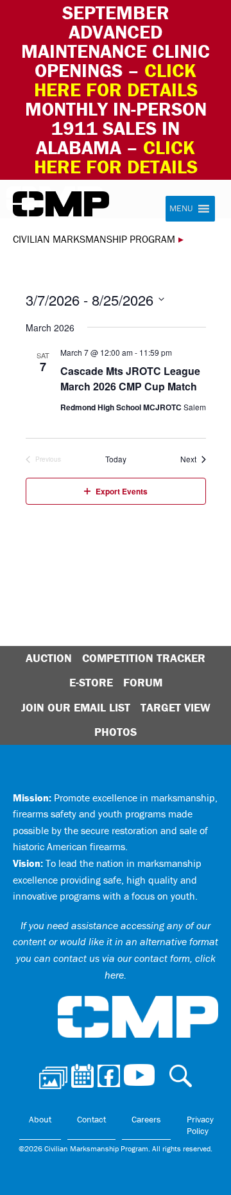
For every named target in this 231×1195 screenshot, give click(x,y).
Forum (142, 682)
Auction (49, 657)
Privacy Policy (200, 1125)
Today (115, 459)
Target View (175, 707)
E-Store (91, 682)
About (40, 1119)
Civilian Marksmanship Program (61, 204)
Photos (115, 731)
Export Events (122, 491)
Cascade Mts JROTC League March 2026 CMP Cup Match (130, 378)
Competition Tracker (143, 657)
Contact (91, 1119)
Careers (146, 1119)
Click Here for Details (116, 157)
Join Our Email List (75, 707)
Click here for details (116, 79)
